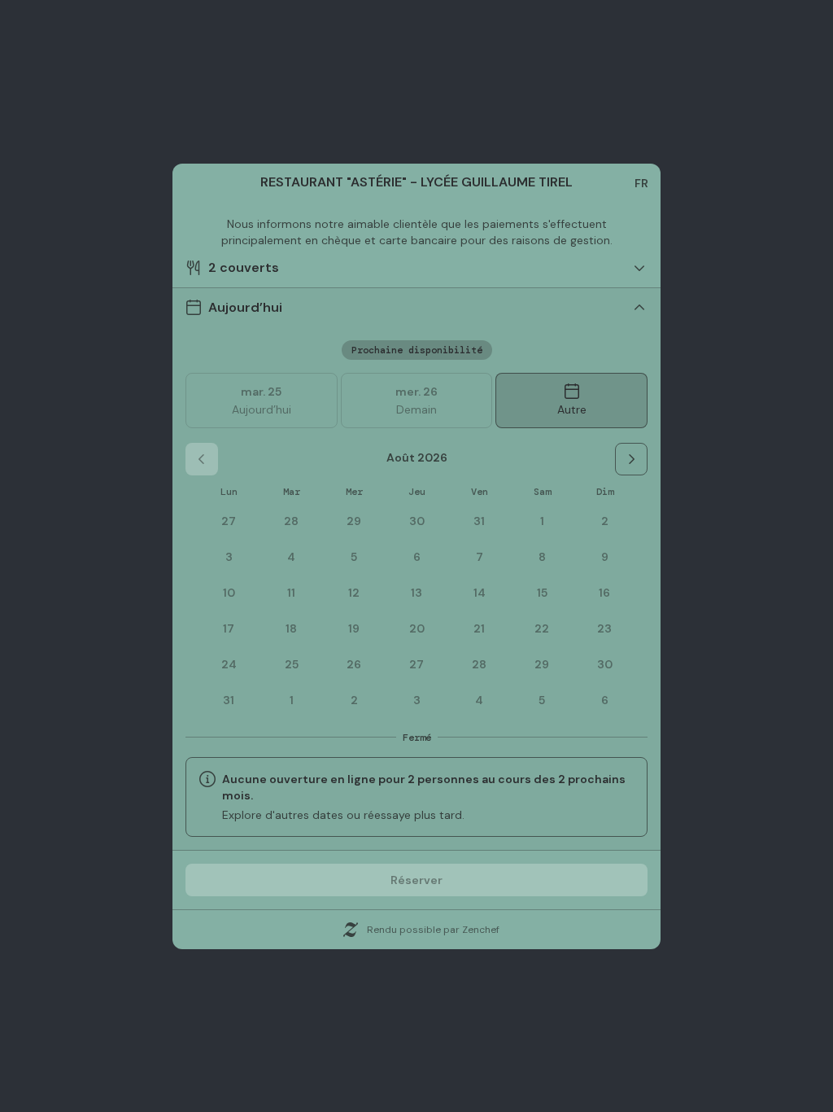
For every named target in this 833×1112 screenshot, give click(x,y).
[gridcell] (542, 521)
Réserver (416, 880)
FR (641, 183)
